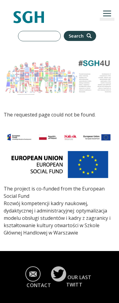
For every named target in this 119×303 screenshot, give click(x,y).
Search (77, 36)
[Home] (28, 14)
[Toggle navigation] (107, 13)
